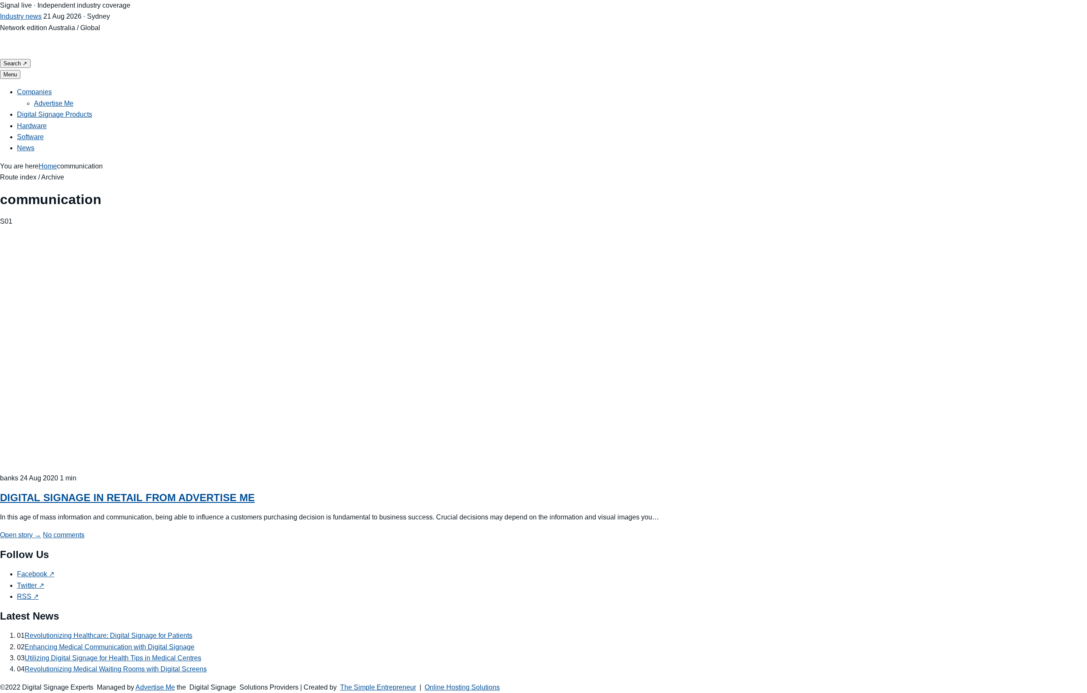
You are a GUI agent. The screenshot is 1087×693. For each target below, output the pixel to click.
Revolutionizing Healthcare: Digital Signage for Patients (108, 635)
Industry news (21, 16)
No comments (63, 535)
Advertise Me (53, 103)
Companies (34, 91)
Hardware (32, 125)
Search (15, 63)
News (25, 148)
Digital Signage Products (54, 114)
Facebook (35, 574)
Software (30, 136)
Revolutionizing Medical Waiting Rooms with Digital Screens (116, 669)
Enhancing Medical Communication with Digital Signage (109, 647)
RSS (28, 596)
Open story (20, 535)
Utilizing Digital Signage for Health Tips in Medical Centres (113, 658)
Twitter (30, 585)
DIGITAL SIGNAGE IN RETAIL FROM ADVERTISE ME (127, 497)
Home (48, 166)
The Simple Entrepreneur (378, 687)
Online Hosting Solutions (462, 687)
